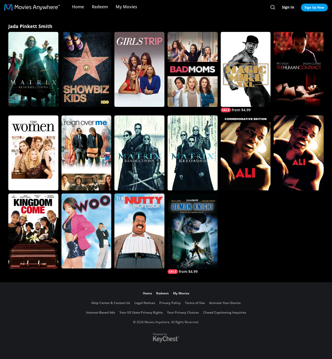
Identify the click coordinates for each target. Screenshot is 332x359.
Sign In (288, 7)
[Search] (272, 7)
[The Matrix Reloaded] (193, 152)
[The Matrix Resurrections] (33, 69)
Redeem (100, 7)
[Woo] (86, 231)
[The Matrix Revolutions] (139, 152)
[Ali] (246, 152)
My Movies (126, 7)
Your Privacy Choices (183, 312)
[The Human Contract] (299, 69)
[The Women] (33, 152)
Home (78, 7)
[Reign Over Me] (86, 152)
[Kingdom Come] (33, 231)
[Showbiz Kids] (86, 69)
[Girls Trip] (139, 69)
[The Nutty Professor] (139, 231)
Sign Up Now (314, 7)
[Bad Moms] (193, 69)
